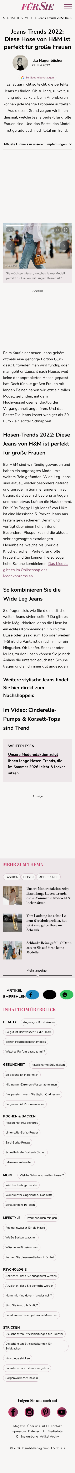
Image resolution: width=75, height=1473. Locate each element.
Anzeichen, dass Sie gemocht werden (29, 1286)
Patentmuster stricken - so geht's (27, 1368)
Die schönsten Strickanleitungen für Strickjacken (28, 1346)
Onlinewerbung (27, 1436)
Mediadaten (56, 1431)
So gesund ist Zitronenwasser (24, 1104)
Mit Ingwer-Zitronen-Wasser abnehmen (31, 1085)
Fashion (11, 877)
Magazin (19, 1426)
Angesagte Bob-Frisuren (39, 1022)
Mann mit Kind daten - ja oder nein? (28, 1296)
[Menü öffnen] (68, 7)
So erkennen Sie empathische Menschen (31, 1315)
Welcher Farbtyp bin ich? (21, 1185)
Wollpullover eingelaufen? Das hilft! (28, 1195)
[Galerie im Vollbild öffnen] (65, 230)
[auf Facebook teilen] (32, 995)
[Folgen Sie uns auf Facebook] (13, 1412)
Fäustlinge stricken (17, 1358)
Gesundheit (14, 1064)
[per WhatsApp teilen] (67, 995)
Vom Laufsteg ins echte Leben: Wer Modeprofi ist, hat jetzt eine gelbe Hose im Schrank (46, 923)
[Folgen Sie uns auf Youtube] (62, 1412)
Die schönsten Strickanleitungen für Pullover (34, 1334)
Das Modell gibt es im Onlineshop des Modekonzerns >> (35, 569)
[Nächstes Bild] (64, 245)
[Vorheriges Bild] (10, 245)
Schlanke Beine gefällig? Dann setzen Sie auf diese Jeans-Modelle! (49, 947)
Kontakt (56, 1426)
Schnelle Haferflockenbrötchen (25, 1152)
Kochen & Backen (19, 1116)
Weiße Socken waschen (20, 1237)
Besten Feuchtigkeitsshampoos (25, 1042)
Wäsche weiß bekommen (21, 1247)
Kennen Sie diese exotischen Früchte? (29, 1257)
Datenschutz (37, 1431)
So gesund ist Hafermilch (21, 1075)
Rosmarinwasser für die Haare (25, 1228)
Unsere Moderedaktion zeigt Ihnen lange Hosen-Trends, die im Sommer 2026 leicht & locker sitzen (48, 896)
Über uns (33, 1426)
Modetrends (48, 877)
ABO (45, 1426)
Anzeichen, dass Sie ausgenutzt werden (31, 1276)
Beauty (10, 1022)
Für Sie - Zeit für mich (37, 6)
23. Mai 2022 (40, 65)
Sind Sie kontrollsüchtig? (21, 1305)
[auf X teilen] (49, 995)
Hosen (28, 877)
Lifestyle (11, 1218)
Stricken (11, 1327)
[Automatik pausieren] (57, 230)
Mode (8, 1175)
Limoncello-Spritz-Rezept (21, 1133)
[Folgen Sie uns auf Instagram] (29, 1412)
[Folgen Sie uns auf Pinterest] (45, 1412)
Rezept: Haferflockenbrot (21, 1123)
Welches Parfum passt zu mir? (25, 1052)
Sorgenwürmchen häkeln (21, 1378)
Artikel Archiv (49, 1436)
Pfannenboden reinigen (42, 1218)
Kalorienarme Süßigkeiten (48, 1065)
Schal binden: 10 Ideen (20, 1205)
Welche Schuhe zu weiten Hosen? (42, 1175)
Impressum (18, 1431)
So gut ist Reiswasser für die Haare (28, 1032)
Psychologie (15, 1269)
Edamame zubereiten (18, 1162)
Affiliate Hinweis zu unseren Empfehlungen (36, 144)
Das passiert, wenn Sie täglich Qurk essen (32, 1094)
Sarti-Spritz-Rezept (17, 1143)
